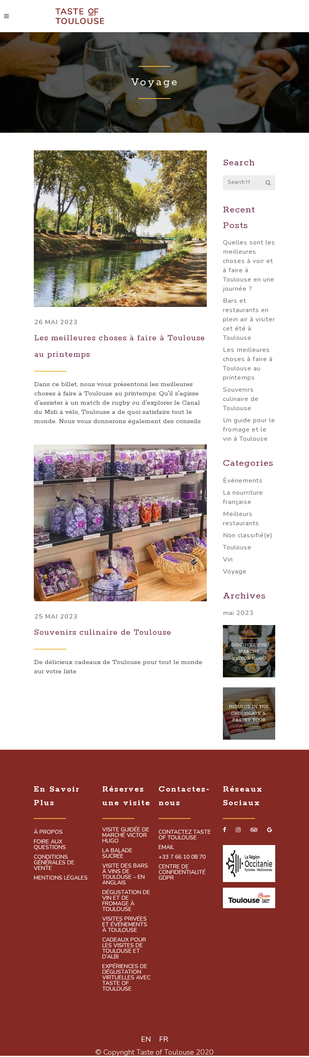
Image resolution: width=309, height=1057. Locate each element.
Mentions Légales (61, 878)
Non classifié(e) (248, 535)
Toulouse (237, 547)
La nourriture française (243, 497)
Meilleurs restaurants (241, 519)
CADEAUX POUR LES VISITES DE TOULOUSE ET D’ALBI (124, 948)
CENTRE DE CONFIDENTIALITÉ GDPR (182, 872)
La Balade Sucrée (117, 853)
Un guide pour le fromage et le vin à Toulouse (249, 429)
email (166, 847)
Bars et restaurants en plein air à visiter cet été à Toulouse (249, 319)
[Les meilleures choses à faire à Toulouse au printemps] (120, 228)
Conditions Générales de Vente (54, 862)
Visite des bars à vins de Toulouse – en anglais (125, 874)
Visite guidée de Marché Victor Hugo (125, 835)
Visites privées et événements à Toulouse (124, 924)
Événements (243, 480)
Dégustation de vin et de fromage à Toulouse (126, 901)
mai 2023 (238, 613)
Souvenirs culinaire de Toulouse (102, 632)
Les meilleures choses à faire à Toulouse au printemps (248, 363)
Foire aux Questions (50, 844)
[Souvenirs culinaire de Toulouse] (120, 522)
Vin (228, 559)
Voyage (235, 571)
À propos (48, 832)
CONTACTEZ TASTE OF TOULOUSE (185, 835)
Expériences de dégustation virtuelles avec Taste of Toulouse (126, 978)
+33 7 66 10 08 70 (182, 857)
